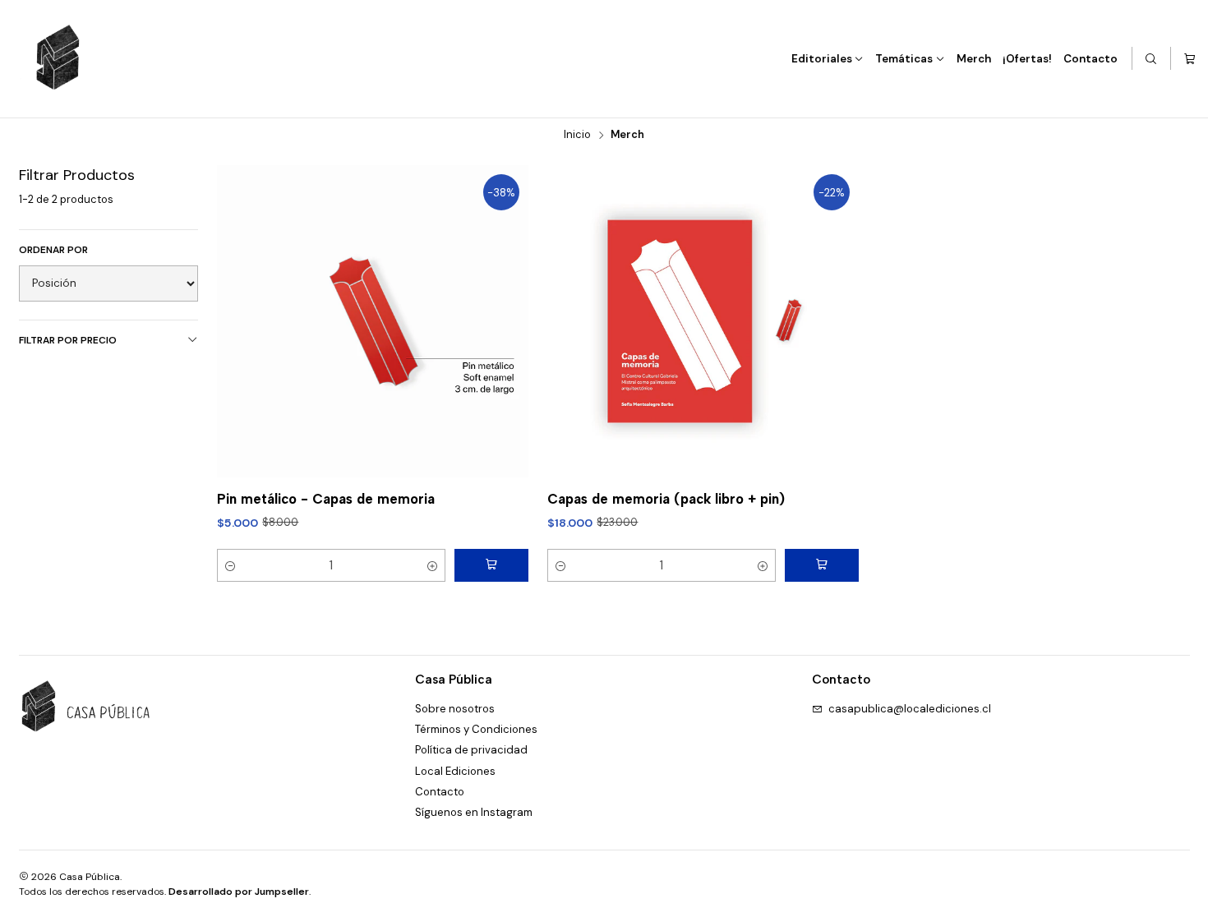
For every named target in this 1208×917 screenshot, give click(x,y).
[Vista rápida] (501, 321)
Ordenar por (53, 250)
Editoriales (821, 59)
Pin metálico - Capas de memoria (326, 499)
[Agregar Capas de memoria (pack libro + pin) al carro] (822, 565)
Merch (974, 59)
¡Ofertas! (1027, 59)
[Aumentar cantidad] (432, 565)
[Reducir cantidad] (230, 565)
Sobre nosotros (455, 709)
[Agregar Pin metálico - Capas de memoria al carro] (491, 565)
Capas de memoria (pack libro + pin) (666, 499)
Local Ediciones (455, 771)
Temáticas (904, 59)
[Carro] (1189, 59)
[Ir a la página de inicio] (58, 58)
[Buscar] (1151, 59)
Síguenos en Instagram (474, 812)
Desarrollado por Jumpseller (238, 891)
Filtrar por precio (68, 340)
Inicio (577, 135)
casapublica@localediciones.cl (909, 709)
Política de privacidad (471, 750)
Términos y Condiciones (476, 729)
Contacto (1090, 59)
